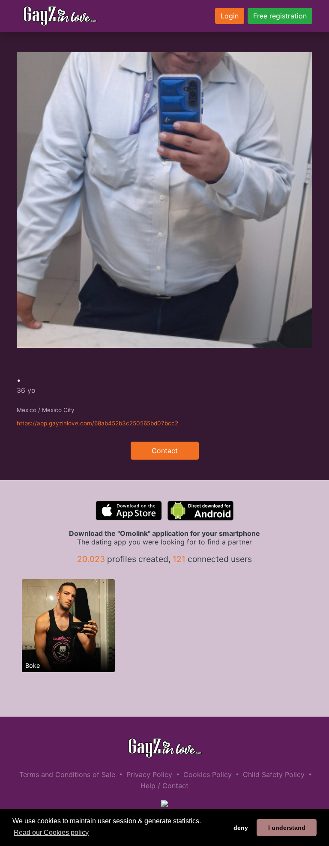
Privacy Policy (149, 774)
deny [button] (240, 827)
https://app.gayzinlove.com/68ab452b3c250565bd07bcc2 (97, 423)
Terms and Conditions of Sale (67, 774)
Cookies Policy (207, 774)
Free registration (280, 16)
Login (230, 16)
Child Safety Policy (274, 774)
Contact (165, 450)
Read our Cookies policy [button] (51, 832)
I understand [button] (286, 827)
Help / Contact (164, 785)
